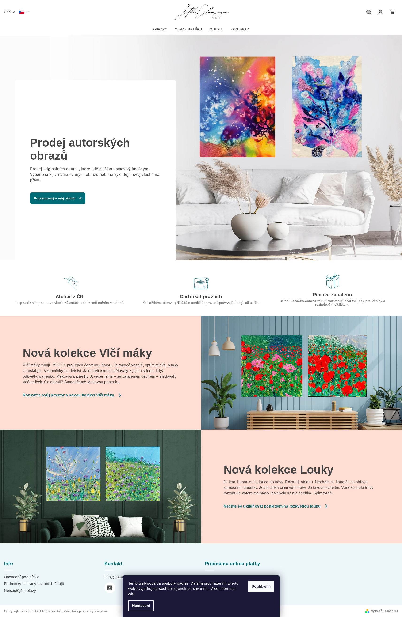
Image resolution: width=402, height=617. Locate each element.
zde (131, 594)
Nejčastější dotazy (20, 591)
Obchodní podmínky (21, 577)
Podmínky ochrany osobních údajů (34, 584)
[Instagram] (109, 587)
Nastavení (141, 606)
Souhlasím (261, 586)
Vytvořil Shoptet (384, 611)
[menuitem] (160, 29)
